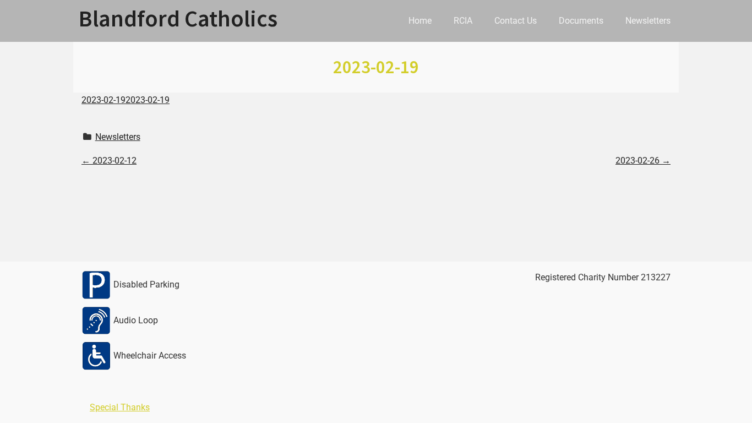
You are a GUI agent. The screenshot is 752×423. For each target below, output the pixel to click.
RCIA (463, 20)
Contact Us (515, 20)
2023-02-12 (109, 160)
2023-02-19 (103, 100)
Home (420, 20)
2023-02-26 (643, 160)
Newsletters (648, 20)
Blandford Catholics (178, 18)
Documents (581, 20)
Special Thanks (120, 407)
